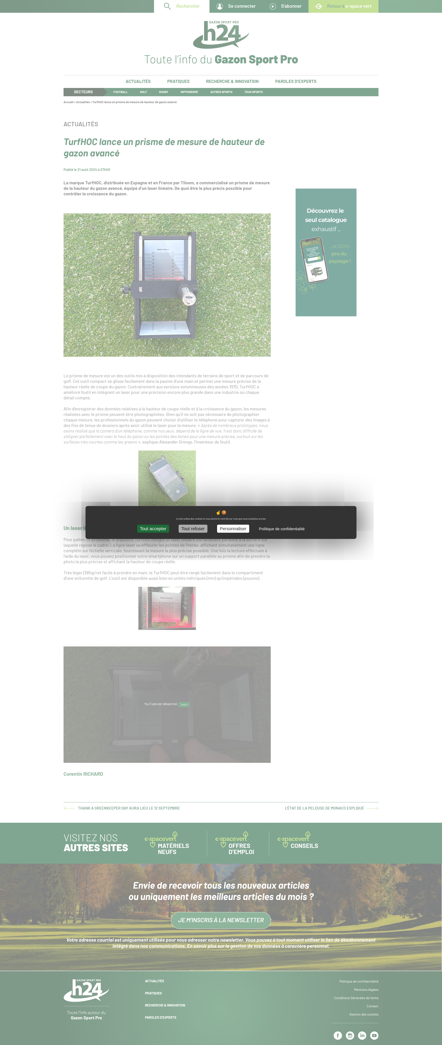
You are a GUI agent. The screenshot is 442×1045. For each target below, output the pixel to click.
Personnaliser (233, 528)
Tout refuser (193, 528)
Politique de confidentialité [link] (282, 529)
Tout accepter (153, 528)
